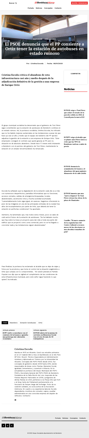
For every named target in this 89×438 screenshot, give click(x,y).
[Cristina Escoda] (7, 374)
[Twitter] (73, 78)
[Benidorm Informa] (44, 3)
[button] (13, 3)
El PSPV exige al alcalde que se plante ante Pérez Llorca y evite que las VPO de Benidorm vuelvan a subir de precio (75, 141)
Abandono (13, 323)
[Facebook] (68, 78)
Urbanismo (50, 39)
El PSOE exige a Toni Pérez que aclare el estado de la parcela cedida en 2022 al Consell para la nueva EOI (74, 113)
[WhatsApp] (78, 78)
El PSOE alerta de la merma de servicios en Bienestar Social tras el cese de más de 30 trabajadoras (45, 336)
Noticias (37, 39)
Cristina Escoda (37, 63)
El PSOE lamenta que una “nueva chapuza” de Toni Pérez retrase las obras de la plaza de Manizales (75, 196)
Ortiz (40, 323)
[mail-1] (15, 399)
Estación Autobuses (28, 323)
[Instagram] (7, 425)
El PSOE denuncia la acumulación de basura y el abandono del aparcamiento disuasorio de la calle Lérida (75, 169)
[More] (84, 78)
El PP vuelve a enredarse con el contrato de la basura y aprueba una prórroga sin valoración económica (15, 336)
